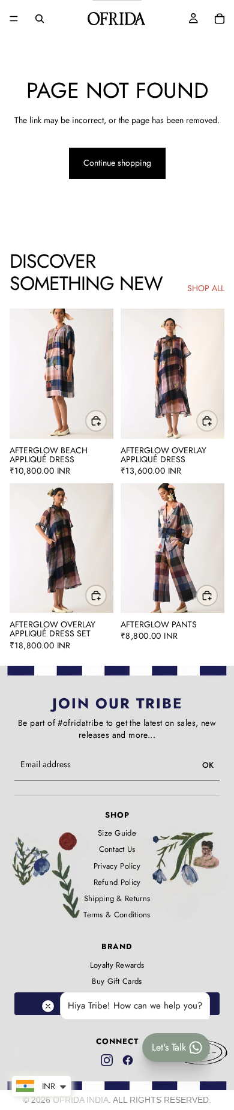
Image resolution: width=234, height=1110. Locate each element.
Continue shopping (117, 163)
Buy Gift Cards (117, 981)
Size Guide (117, 833)
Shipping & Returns (117, 898)
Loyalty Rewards (117, 965)
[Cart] (219, 18)
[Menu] (14, 18)
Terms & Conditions (116, 914)
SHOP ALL (205, 288)
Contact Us (117, 849)
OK (208, 765)
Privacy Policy (117, 866)
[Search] (39, 18)
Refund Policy (117, 882)
